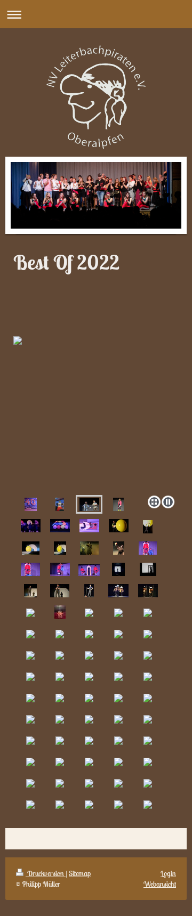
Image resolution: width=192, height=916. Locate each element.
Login (168, 873)
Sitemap (80, 873)
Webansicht (159, 884)
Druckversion (46, 873)
